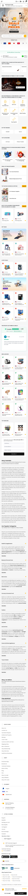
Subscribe (13, 454)
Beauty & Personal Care (7, 560)
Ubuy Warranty (5, 751)
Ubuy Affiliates (5, 777)
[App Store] (5, 857)
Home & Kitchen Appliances (8, 643)
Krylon (16, 131)
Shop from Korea (6, 878)
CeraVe (11, 570)
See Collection (12, 87)
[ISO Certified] (14, 868)
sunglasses (4, 619)
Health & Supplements (7, 543)
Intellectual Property (6, 735)
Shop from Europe (16, 880)
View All (24, 127)
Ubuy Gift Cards (5, 779)
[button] (17, 1)
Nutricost (22, 551)
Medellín (4, 820)
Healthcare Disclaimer (7, 753)
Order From (14, 40)
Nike (15, 615)
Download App (5, 761)
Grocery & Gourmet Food (8, 593)
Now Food (4, 553)
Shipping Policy (5, 744)
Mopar (16, 636)
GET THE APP (21, 893)
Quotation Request (6, 732)
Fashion (3, 610)
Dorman (11, 636)
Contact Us (4, 730)
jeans (20, 616)
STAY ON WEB (7, 893)
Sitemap (4, 737)
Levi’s (19, 615)
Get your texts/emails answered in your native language (14, 846)
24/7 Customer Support (11, 843)
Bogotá (3, 818)
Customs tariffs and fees (8, 742)
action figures (9, 668)
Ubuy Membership (6, 748)
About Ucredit (5, 775)
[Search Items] (25, 36)
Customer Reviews (6, 766)
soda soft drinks (22, 603)
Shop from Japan (6, 876)
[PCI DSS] (5, 868)
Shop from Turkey (6, 880)
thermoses (15, 650)
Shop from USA (6, 875)
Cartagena (4, 827)
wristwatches (16, 618)
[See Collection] (15, 83)
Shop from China (15, 878)
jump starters (17, 631)
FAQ (3, 773)
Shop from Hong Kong (17, 876)
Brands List (4, 763)
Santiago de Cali (6, 822)
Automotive (4, 626)
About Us (4, 728)
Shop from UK (14, 875)
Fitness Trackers (16, 141)
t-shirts (15, 616)
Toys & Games (5, 659)
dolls (16, 668)
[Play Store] (14, 857)
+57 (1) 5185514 (6, 850)
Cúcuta (3, 829)
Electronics (4, 576)
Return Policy (5, 768)
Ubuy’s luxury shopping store (17, 565)
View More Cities (6, 836)
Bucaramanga (5, 831)
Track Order (4, 739)
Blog (3, 770)
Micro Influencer (5, 746)
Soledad (4, 833)
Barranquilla (4, 824)
